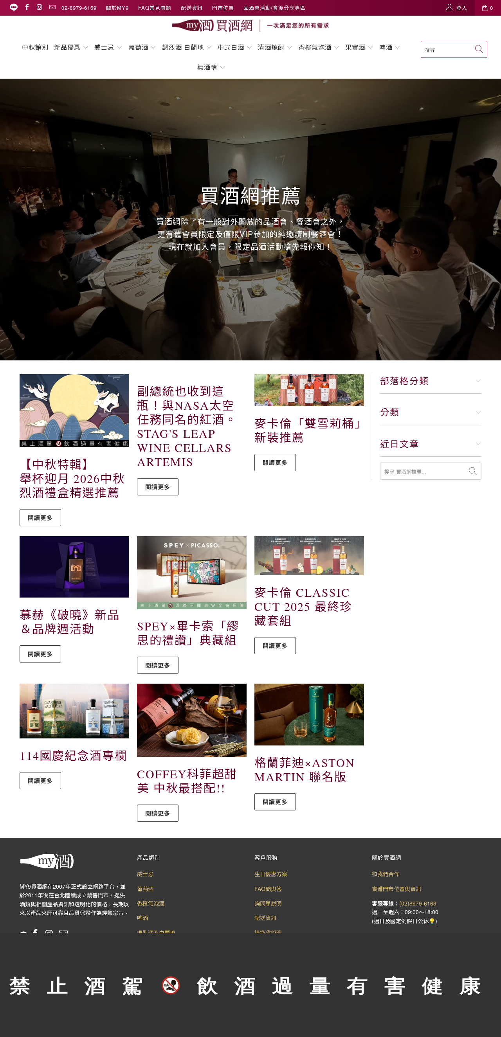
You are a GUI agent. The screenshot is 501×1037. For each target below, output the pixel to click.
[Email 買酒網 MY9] (52, 7)
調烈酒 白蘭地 (183, 47)
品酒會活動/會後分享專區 (274, 7)
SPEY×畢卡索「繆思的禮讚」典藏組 (188, 633)
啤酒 (386, 47)
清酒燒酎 (271, 47)
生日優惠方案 (270, 874)
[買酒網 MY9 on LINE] (14, 7)
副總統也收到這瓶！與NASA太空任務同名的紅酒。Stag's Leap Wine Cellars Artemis (187, 426)
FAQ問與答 (268, 889)
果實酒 (355, 47)
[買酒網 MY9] (250, 26)
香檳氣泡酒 (315, 47)
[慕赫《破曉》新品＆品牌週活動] (74, 567)
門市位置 (223, 7)
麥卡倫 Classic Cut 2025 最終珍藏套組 (303, 606)
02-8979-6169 (79, 7)
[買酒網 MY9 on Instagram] (39, 7)
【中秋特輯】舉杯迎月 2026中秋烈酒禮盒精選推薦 (72, 478)
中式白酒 (232, 47)
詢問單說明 (268, 903)
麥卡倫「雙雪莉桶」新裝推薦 (307, 430)
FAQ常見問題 (154, 7)
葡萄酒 (138, 47)
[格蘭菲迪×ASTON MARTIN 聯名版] (309, 714)
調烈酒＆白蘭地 (156, 932)
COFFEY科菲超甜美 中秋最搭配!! (187, 781)
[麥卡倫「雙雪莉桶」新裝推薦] (309, 390)
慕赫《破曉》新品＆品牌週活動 (70, 621)
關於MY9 (117, 7)
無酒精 (208, 67)
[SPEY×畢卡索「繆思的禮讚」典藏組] (192, 572)
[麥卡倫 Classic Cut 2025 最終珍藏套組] (309, 555)
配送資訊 (192, 7)
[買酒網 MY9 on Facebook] (26, 7)
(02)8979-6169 (417, 903)
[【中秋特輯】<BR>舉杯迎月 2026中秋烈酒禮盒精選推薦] (74, 410)
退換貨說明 (268, 932)
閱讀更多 (40, 517)
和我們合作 (385, 874)
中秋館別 (35, 47)
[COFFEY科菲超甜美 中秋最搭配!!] (192, 720)
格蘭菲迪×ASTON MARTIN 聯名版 (304, 769)
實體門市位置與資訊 (396, 889)
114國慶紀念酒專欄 (73, 755)
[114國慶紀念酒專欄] (74, 711)
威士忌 (104, 47)
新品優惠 (67, 47)
